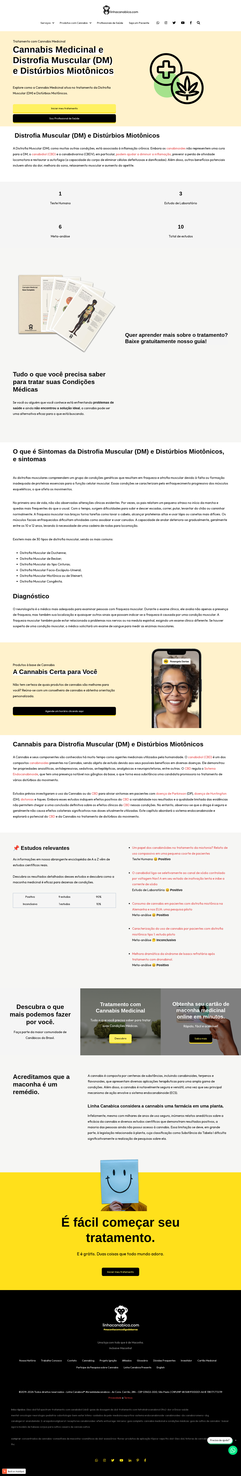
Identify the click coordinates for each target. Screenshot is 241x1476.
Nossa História (27, 1360)
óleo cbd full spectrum (38, 1409)
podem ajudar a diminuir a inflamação (143, 154)
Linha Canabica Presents (137, 1367)
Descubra (120, 1038)
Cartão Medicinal (206, 1360)
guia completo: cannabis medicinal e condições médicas (158, 1421)
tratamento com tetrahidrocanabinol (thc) (142, 1409)
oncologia (25, 1415)
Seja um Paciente (139, 22)
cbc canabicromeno (193, 1415)
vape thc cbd (166, 1438)
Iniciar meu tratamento (64, 108)
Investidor (186, 1360)
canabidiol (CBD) (44, 154)
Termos (128, 1397)
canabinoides (176, 148)
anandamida (33, 1421)
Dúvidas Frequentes (164, 1360)
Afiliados (127, 1360)
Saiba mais (201, 1038)
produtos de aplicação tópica (141, 1438)
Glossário (142, 1360)
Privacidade (115, 1397)
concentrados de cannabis (37, 1438)
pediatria (51, 1415)
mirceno (121, 1421)
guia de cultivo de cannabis (205, 1421)
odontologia (64, 1415)
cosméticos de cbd (92, 1438)
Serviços (46, 22)
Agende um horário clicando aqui (64, 711)
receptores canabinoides (81, 1421)
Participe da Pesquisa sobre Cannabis (97, 1367)
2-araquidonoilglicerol (53, 1421)
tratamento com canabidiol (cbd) (70, 1409)
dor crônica (173, 1409)
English (161, 1367)
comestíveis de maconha (66, 1438)
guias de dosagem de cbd (104, 1409)
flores (121, 1438)
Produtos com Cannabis (74, 22)
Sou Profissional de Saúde (64, 118)
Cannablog (88, 1360)
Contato (72, 1360)
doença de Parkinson (171, 793)
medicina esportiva (123, 1415)
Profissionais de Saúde (110, 22)
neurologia (38, 1415)
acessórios (110, 1438)
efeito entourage (106, 1421)
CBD (188, 768)
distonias (27, 799)
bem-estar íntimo (82, 1415)
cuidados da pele (102, 1415)
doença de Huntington (210, 793)
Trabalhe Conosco (51, 1360)
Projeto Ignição (108, 1360)
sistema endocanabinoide (149, 1415)
